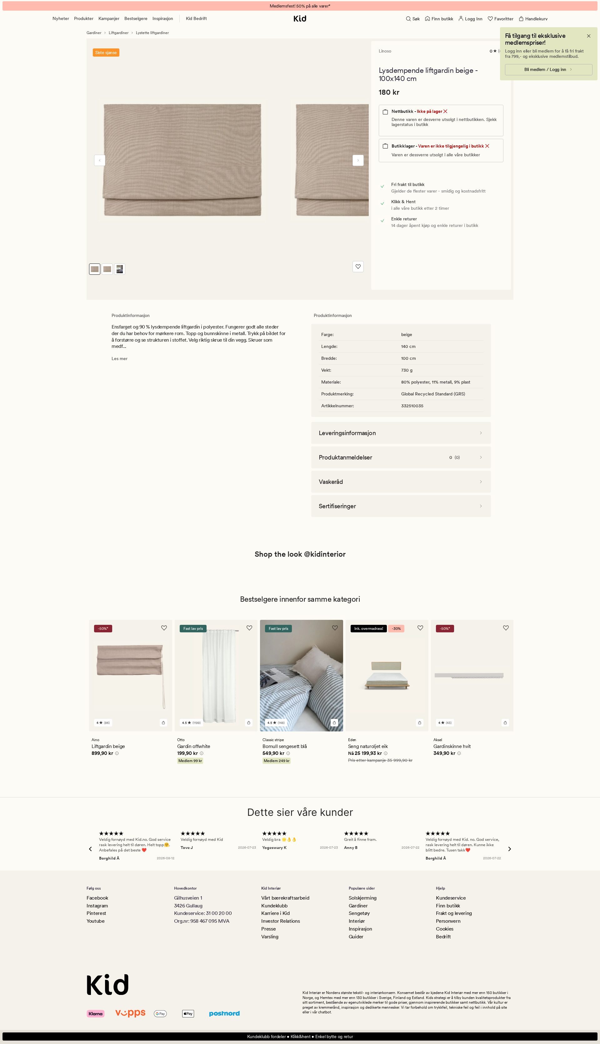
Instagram (97, 906)
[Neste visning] (358, 160)
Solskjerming (363, 898)
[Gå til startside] (300, 18)
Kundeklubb (274, 906)
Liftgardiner (118, 33)
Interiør (357, 921)
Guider (356, 937)
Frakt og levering (454, 913)
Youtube (96, 921)
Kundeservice (451, 898)
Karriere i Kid (275, 913)
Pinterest (96, 913)
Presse (268, 929)
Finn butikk (448, 906)
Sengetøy (359, 913)
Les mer (120, 358)
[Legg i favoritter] (358, 266)
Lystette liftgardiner (152, 33)
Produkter (83, 18)
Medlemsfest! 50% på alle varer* (300, 6)
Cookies (444, 929)
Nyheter (60, 18)
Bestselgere (136, 18)
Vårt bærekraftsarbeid (285, 898)
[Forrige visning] (99, 160)
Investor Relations (280, 921)
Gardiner (94, 33)
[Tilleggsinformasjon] (116, 754)
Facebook (97, 898)
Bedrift (443, 937)
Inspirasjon (162, 18)
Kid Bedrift (196, 18)
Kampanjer (108, 18)
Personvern (448, 921)
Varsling (269, 937)
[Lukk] (588, 36)
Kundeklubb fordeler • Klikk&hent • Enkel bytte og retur (300, 1036)
